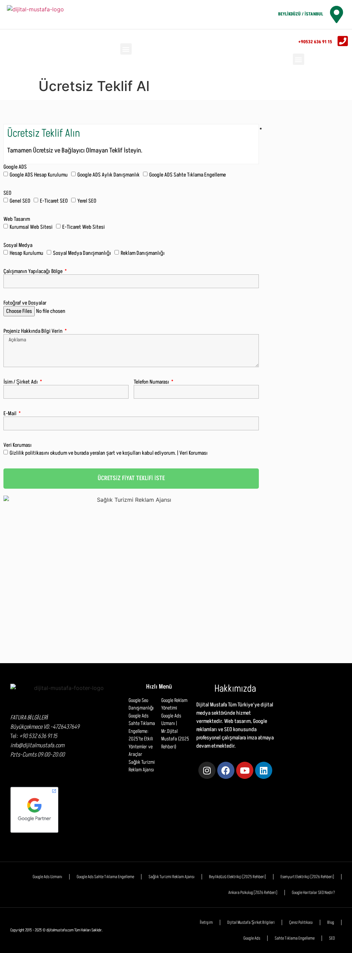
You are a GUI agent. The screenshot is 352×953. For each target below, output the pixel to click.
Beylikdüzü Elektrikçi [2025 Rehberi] (237, 877)
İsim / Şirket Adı (21, 382)
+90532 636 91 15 (315, 42)
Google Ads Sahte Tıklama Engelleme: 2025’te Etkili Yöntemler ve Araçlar (142, 735)
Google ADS (15, 167)
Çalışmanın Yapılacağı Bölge (33, 271)
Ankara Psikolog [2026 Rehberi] (252, 892)
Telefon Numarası (152, 382)
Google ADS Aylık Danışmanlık (108, 175)
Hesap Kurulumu (26, 253)
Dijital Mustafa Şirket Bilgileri (251, 922)
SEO (7, 193)
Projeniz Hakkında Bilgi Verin (33, 331)
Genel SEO (20, 201)
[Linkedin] (263, 770)
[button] (126, 49)
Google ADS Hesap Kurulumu (39, 175)
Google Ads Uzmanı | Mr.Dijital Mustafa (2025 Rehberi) (175, 731)
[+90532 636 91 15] (343, 41)
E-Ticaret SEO (54, 201)
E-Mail (10, 414)
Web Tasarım (16, 219)
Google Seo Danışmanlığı (141, 704)
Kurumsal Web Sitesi (31, 227)
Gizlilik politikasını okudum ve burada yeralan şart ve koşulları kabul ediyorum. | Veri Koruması (109, 453)
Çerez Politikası (301, 922)
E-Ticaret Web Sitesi (83, 227)
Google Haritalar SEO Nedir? (313, 892)
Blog (330, 922)
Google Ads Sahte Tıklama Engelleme (105, 877)
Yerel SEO (86, 201)
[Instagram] (207, 770)
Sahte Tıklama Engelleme (295, 938)
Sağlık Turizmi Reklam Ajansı (142, 766)
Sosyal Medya (17, 245)
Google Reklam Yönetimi (174, 704)
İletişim (206, 922)
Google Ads (251, 938)
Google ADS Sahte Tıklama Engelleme (187, 175)
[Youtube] (244, 770)
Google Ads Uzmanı (47, 877)
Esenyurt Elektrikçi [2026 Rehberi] (307, 877)
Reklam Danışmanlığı (143, 253)
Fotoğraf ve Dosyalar (24, 303)
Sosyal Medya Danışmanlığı (82, 253)
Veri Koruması (17, 445)
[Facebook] (225, 770)
